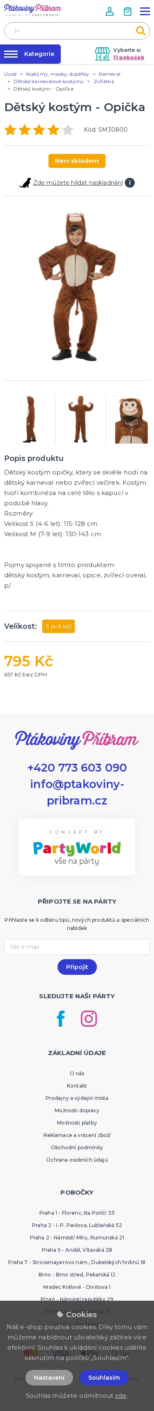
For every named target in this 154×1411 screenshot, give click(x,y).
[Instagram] (89, 1019)
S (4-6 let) (58, 626)
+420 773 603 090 (77, 767)
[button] (110, 11)
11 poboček (128, 57)
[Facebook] (60, 1019)
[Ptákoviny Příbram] (33, 10)
